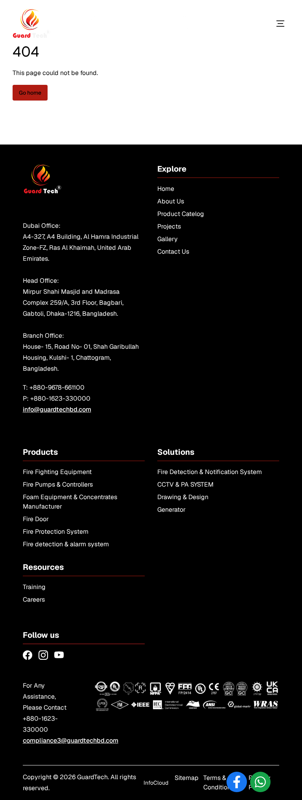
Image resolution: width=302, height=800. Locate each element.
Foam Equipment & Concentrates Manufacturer (70, 502)
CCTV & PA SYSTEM (185, 484)
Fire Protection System (55, 531)
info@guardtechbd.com (57, 409)
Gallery (167, 239)
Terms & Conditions (218, 782)
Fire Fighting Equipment (57, 472)
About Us (170, 201)
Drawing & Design (182, 497)
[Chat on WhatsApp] (260, 782)
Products (244, 23)
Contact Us (173, 251)
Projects (169, 226)
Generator (171, 509)
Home (165, 189)
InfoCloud (156, 782)
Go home (30, 92)
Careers (34, 599)
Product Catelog (180, 214)
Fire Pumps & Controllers (58, 484)
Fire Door (36, 519)
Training (34, 587)
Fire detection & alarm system (66, 544)
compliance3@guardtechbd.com (70, 740)
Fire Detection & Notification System (209, 472)
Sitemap (187, 778)
